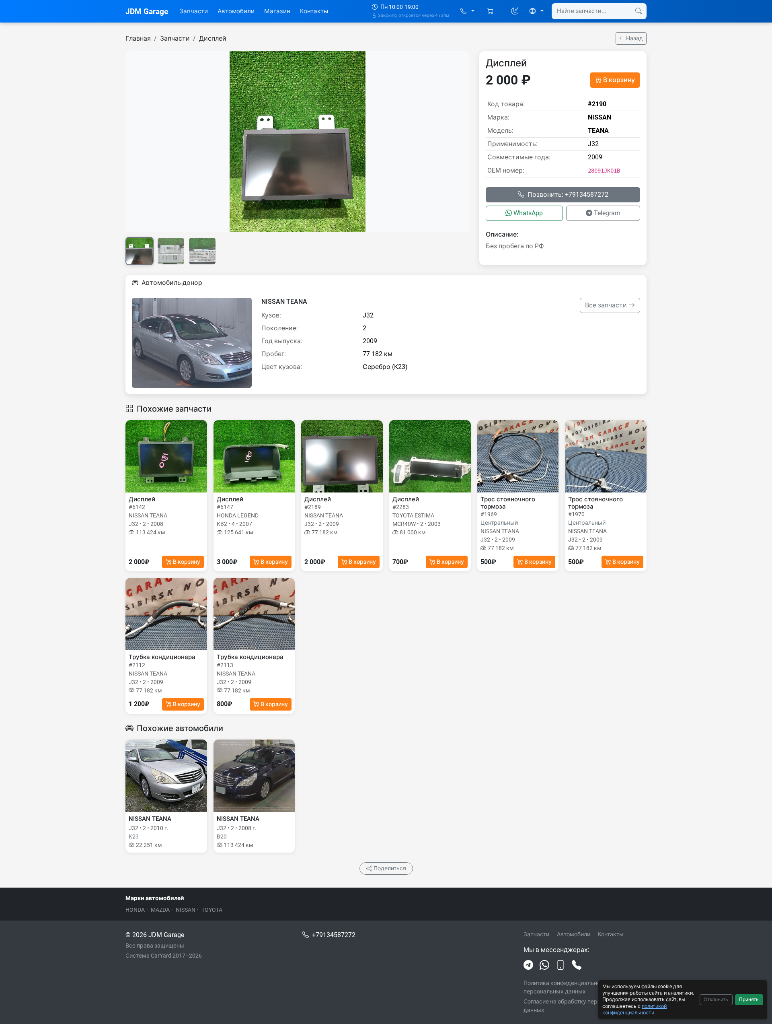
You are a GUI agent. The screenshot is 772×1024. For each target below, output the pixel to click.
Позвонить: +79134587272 (568, 194)
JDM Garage (146, 11)
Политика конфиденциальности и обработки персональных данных (584, 987)
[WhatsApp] (544, 965)
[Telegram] (528, 965)
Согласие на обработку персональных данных (576, 1005)
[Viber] (560, 965)
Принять (749, 999)
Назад (634, 38)
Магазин (277, 11)
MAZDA (160, 910)
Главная (138, 38)
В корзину (619, 80)
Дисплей (212, 38)
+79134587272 (333, 935)
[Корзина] (491, 11)
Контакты (314, 11)
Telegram (607, 213)
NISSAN (185, 910)
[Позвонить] (576, 965)
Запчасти (193, 11)
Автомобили (236, 11)
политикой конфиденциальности (634, 1009)
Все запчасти (606, 305)
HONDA (135, 910)
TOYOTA (211, 910)
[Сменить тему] (514, 11)
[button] (467, 11)
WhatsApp (528, 213)
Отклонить (716, 999)
